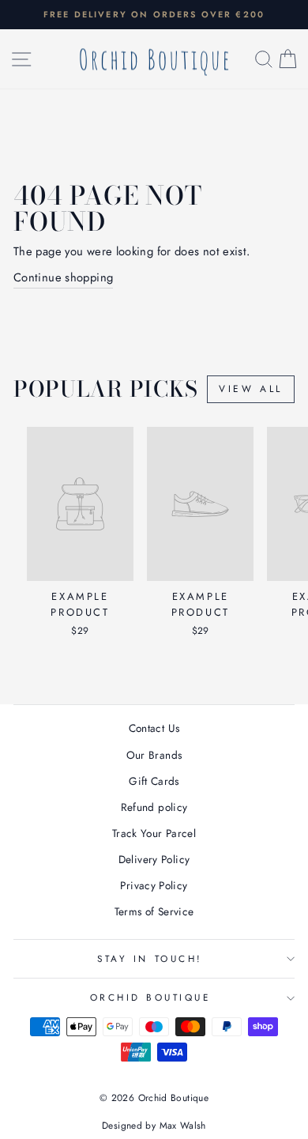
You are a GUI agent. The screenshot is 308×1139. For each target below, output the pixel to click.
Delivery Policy (154, 859)
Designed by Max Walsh (154, 1125)
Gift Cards (154, 781)
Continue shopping (63, 277)
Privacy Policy (153, 885)
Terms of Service (154, 911)
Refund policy (154, 807)
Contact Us (154, 728)
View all (251, 389)
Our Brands (154, 755)
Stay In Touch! (149, 958)
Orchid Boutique (150, 997)
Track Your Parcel (154, 833)
